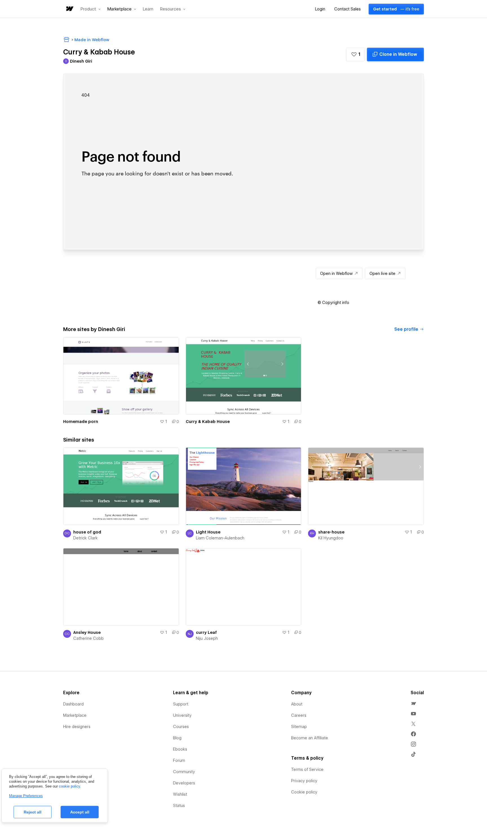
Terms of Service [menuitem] (307, 769)
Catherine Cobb (88, 638)
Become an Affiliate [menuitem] (309, 738)
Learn (148, 9)
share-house (331, 532)
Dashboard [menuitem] (73, 704)
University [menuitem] (182, 715)
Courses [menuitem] (181, 726)
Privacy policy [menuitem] (304, 781)
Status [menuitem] (179, 805)
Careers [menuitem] (298, 715)
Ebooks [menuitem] (180, 749)
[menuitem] (413, 703)
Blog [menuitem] (177, 738)
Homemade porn (80, 421)
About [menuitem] (296, 704)
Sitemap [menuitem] (299, 726)
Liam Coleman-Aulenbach (220, 538)
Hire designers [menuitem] (76, 726)
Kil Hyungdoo (330, 538)
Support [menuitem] (180, 704)
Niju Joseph (207, 638)
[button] (90, 9)
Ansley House (87, 632)
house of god (87, 532)
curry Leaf (206, 632)
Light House (208, 532)
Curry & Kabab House (208, 421)
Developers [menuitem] (184, 783)
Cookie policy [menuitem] (304, 792)
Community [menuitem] (184, 771)
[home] (69, 9)
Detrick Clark (85, 538)
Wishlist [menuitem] (180, 794)
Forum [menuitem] (179, 760)
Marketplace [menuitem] (75, 715)
